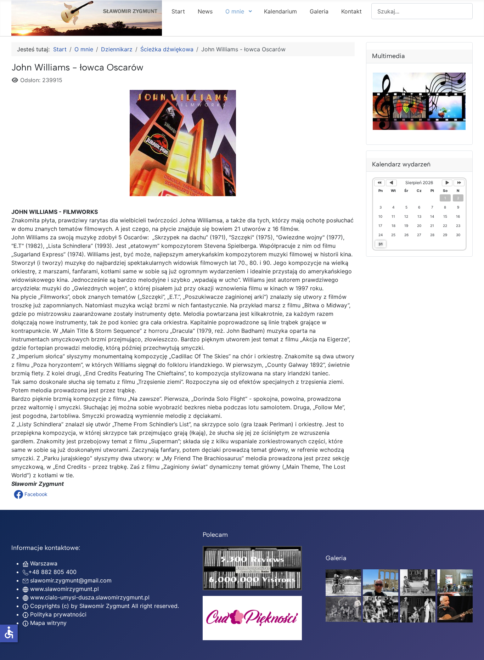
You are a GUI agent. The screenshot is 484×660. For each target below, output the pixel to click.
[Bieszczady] (343, 608)
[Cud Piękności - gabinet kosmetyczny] (252, 618)
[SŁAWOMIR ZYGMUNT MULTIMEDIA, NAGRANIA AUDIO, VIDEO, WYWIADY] (419, 127)
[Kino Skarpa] (455, 582)
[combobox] (422, 11)
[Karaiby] (380, 582)
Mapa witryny (47, 622)
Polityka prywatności (57, 614)
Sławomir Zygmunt (104, 605)
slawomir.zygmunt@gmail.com (71, 580)
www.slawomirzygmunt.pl (64, 588)
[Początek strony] (471, 646)
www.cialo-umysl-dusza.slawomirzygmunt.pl (90, 597)
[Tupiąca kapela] (417, 608)
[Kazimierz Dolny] (417, 582)
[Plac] (380, 608)
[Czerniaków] (343, 582)
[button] (31, 494)
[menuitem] (178, 11)
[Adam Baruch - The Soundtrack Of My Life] (252, 567)
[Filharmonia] (455, 608)
